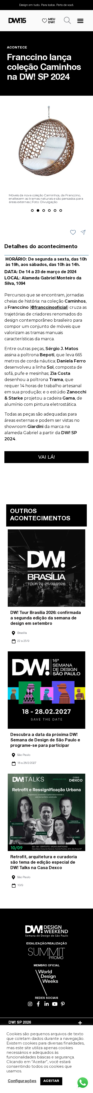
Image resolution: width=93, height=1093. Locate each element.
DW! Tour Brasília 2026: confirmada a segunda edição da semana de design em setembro (45, 618)
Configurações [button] (22, 1081)
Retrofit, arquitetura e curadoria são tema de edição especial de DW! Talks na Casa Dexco (43, 862)
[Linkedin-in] (46, 1004)
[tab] (46, 1023)
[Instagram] (30, 1004)
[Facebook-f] (38, 1004)
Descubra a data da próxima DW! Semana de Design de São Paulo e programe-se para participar (45, 740)
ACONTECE (17, 48)
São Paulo (23, 755)
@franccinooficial (49, 308)
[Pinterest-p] (62, 1004)
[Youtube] (54, 1004)
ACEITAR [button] (51, 1081)
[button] (80, 20)
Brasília (22, 633)
